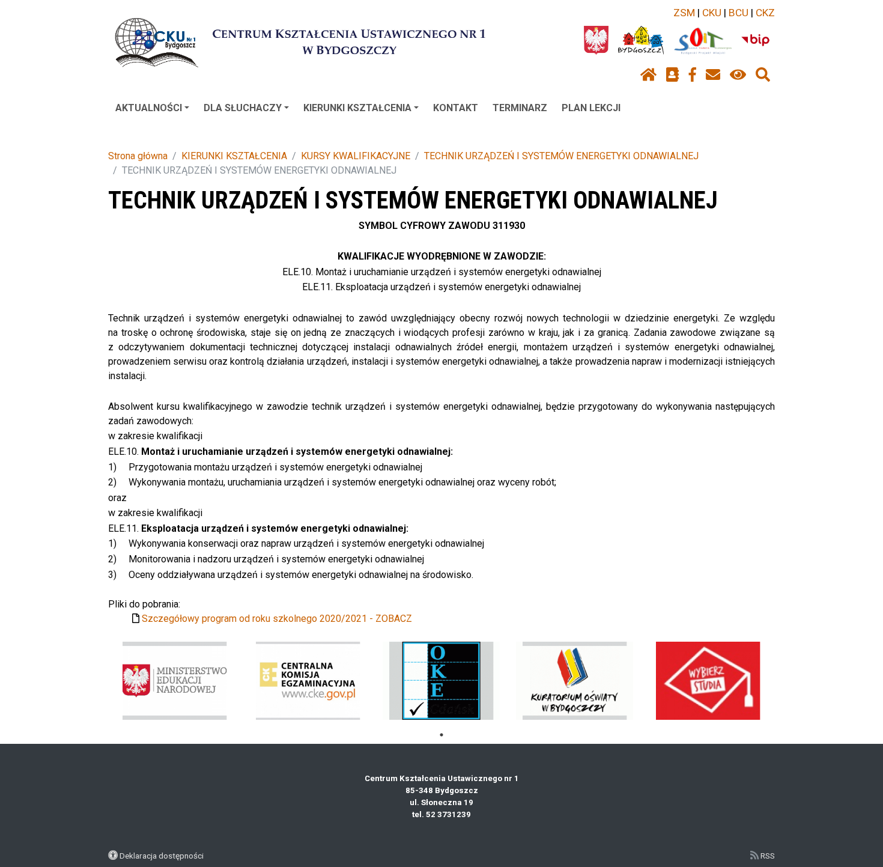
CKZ (765, 13)
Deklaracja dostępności (162, 855)
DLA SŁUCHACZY (243, 108)
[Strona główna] (648, 75)
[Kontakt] (713, 75)
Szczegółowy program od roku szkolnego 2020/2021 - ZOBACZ (277, 618)
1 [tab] (441, 735)
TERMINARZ (520, 108)
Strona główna (138, 156)
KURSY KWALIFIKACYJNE (355, 156)
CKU (711, 13)
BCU (738, 13)
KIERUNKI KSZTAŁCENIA (357, 108)
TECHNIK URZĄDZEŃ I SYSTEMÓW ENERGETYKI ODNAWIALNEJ (561, 156)
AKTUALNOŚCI (148, 108)
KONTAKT (455, 108)
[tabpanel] (175, 681)
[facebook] (693, 75)
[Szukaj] (763, 75)
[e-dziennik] (672, 75)
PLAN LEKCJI (591, 108)
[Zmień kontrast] (738, 75)
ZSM (684, 13)
